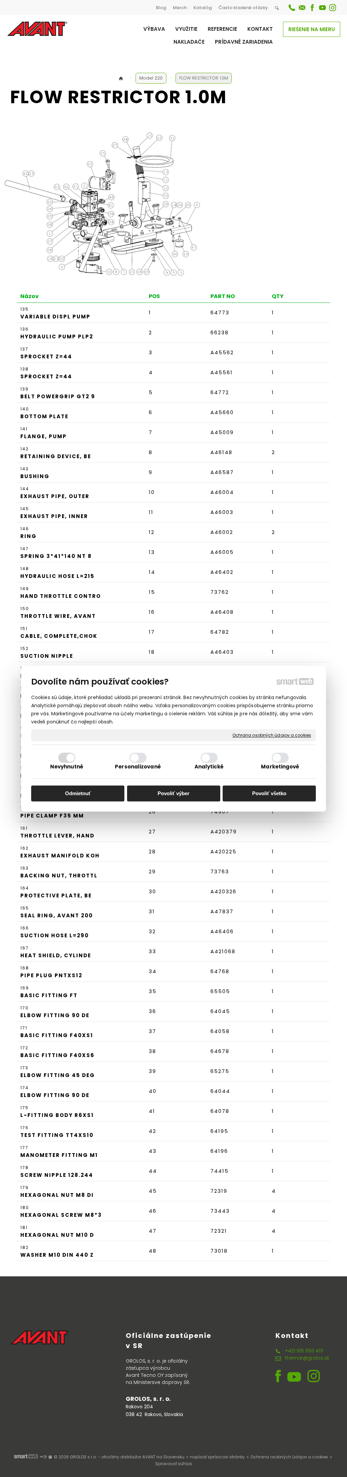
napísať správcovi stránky (217, 1457)
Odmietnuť (78, 794)
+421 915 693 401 (304, 1350)
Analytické (209, 766)
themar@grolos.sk (307, 1358)
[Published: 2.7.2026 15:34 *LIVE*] (43, 1457)
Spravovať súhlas (173, 1464)
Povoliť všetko (269, 794)
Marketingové (280, 766)
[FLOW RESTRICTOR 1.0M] (109, 204)
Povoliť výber (173, 794)
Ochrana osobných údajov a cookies (271, 735)
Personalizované (138, 766)
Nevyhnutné (67, 766)
